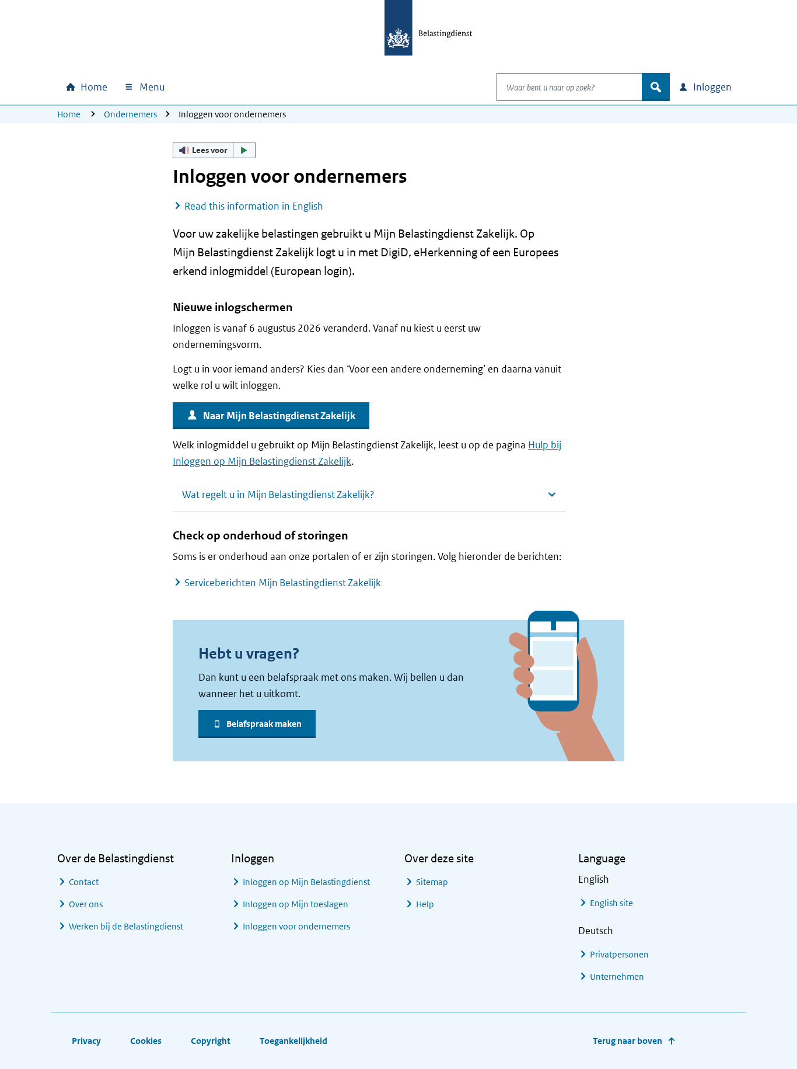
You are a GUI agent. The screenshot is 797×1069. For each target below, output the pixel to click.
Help (425, 904)
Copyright (210, 1040)
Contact (84, 881)
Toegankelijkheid (293, 1040)
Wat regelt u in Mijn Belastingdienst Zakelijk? (278, 494)
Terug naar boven (627, 1040)
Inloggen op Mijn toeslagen (295, 904)
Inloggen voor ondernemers (296, 926)
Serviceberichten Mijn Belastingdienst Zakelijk (282, 582)
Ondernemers (130, 114)
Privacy (86, 1040)
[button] (214, 150)
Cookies (146, 1040)
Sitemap (432, 881)
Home (69, 114)
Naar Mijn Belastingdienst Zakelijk (279, 415)
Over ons (86, 904)
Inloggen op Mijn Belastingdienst (306, 881)
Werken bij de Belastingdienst (126, 926)
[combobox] (569, 87)
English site (611, 902)
